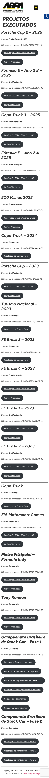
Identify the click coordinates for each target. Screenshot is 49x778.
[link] (13, 7)
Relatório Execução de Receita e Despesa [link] (23, 680)
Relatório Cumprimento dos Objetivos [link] (21, 671)
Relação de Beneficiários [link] (15, 708)
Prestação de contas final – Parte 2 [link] (20, 751)
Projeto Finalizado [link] (12, 62)
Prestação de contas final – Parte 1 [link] (20, 741)
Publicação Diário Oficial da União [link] (19, 52)
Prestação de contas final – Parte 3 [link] (20, 760)
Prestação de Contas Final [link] (16, 256)
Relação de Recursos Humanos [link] (18, 662)
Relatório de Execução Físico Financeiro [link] (22, 689)
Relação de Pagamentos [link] (15, 699)
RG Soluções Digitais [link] (33, 773)
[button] (36, 7)
